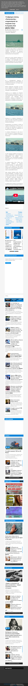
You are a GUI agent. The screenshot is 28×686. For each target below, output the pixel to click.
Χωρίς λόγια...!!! (9, 493)
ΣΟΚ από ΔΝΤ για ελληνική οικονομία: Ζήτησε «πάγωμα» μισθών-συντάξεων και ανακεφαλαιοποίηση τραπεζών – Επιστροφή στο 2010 (14, 345)
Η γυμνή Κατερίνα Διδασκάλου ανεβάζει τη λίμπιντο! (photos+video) (16, 356)
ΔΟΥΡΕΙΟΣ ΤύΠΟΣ (7, 685)
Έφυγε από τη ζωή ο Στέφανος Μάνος (15, 402)
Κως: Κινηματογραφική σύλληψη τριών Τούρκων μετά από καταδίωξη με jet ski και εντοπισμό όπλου (10, 245)
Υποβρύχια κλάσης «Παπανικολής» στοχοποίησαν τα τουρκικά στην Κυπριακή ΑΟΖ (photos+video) (12, 22)
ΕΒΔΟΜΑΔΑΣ (14, 301)
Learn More (12, 9)
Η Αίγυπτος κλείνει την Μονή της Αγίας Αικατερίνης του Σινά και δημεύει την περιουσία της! (13, 608)
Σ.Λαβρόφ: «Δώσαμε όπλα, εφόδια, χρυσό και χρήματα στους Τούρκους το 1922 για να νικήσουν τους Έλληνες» (13, 658)
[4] (13, 252)
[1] (10, 252)
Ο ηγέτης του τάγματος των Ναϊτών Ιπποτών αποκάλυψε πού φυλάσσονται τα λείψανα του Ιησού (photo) (13, 600)
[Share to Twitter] (10, 230)
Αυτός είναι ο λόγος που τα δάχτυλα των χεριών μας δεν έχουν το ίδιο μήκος (14, 539)
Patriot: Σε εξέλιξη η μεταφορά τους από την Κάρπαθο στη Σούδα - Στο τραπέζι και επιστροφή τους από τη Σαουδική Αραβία (13, 331)
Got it (17, 9)
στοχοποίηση (9, 31)
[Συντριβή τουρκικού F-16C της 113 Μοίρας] (14, 445)
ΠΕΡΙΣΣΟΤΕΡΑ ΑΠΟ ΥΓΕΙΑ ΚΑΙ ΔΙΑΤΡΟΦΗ (14, 565)
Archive (20, 300)
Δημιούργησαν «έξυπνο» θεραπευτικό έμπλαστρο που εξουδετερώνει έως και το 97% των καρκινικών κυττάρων (13, 561)
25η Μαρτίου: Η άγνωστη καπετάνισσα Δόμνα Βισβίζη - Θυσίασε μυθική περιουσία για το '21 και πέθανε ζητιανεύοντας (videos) (13, 637)
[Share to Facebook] (9, 230)
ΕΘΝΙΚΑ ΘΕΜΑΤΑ (12, 29)
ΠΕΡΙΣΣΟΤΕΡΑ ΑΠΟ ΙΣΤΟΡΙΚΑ (14, 664)
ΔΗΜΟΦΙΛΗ (8, 301)
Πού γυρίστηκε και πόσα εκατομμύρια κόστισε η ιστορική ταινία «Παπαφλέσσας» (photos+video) (13, 650)
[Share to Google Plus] (12, 230)
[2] (11, 252)
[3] (12, 252)
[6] (15, 252)
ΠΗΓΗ (6, 204)
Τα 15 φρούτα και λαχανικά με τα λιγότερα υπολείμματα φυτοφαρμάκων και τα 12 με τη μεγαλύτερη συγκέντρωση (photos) (13, 552)
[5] (14, 252)
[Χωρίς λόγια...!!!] (14, 490)
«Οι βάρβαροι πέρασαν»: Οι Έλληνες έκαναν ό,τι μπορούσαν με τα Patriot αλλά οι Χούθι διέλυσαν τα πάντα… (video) (13, 474)
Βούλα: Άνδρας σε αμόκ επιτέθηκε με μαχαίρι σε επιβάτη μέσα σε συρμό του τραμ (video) (16, 320)
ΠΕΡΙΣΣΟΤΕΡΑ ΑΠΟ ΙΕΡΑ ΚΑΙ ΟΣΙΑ (14, 614)
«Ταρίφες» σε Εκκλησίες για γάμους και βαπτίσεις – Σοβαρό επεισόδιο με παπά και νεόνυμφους (13, 587)
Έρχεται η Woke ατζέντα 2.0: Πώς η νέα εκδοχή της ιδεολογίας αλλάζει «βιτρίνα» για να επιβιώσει (17, 378)
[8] (17, 252)
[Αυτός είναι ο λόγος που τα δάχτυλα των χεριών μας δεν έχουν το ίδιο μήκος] (14, 530)
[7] (16, 252)
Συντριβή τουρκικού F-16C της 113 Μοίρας (16, 410)
